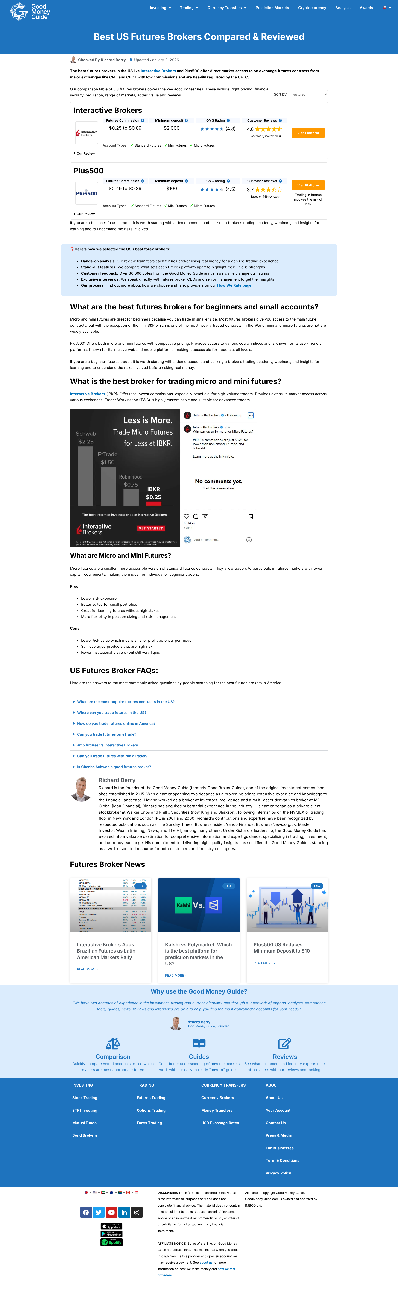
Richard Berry (198, 1022)
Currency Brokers (217, 1097)
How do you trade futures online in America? (116, 723)
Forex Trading (149, 1122)
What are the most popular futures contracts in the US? (126, 701)
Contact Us (276, 1122)
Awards (366, 7)
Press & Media (279, 1135)
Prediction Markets (272, 7)
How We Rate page (234, 285)
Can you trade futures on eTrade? (106, 734)
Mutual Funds (84, 1122)
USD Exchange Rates (220, 1122)
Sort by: (281, 94)
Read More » (87, 969)
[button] (142, 120)
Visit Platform (308, 133)
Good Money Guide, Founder (208, 1026)
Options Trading (151, 1110)
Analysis (343, 7)
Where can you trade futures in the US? (111, 712)
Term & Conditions (282, 1160)
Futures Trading (151, 1097)
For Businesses (280, 1148)
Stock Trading (84, 1097)
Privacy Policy (278, 1173)
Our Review (86, 153)
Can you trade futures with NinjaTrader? (112, 756)
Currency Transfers (225, 7)
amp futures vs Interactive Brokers (107, 745)
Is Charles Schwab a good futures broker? (114, 766)
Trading (187, 7)
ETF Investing (84, 1110)
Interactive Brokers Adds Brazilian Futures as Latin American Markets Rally (106, 951)
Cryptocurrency (312, 7)
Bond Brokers (84, 1135)
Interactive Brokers (158, 71)
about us (206, 1262)
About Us (274, 1097)
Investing (158, 7)
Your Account (278, 1110)
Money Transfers (217, 1110)
